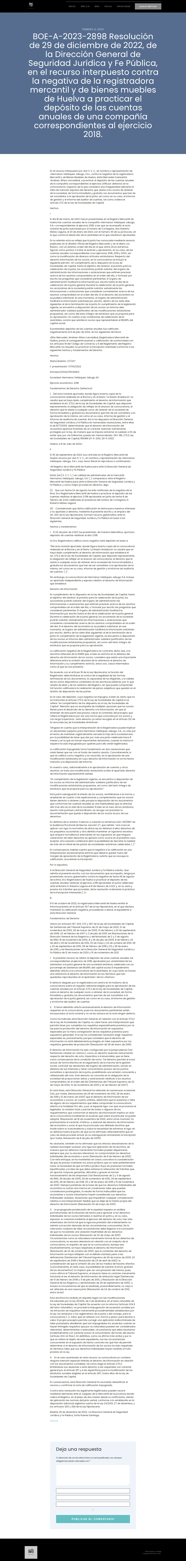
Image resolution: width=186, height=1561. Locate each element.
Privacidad (123, 6)
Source (54, 1420)
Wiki (97, 6)
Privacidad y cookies (153, 1551)
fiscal (108, 6)
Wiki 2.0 (85, 6)
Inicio (72, 6)
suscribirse (148, 6)
